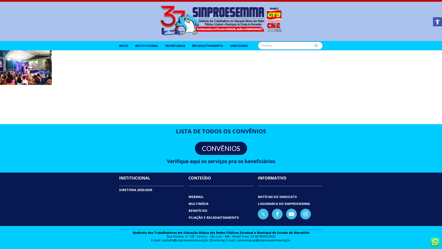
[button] (437, 21)
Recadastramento (207, 46)
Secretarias (175, 46)
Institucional (146, 46)
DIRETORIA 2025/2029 (135, 190)
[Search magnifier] (316, 46)
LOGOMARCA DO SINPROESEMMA (284, 204)
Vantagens (239, 46)
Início (123, 46)
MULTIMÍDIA (198, 204)
